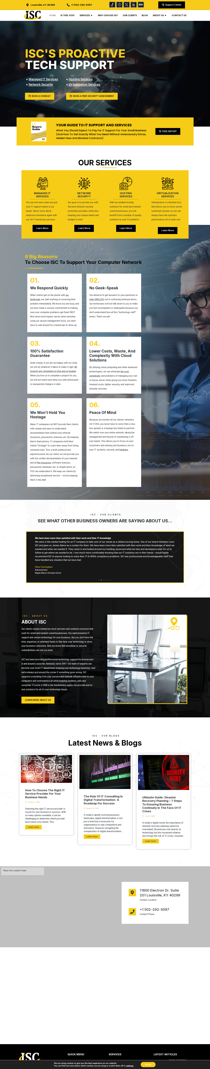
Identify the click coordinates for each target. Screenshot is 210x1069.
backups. (124, 449)
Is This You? (68, 15)
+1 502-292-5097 (154, 909)
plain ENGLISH (96, 299)
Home (52, 15)
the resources (44, 462)
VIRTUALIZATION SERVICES (168, 195)
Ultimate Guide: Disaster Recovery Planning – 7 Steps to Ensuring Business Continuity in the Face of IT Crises (162, 804)
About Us (159, 15)
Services (86, 15)
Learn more (33, 827)
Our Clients (130, 15)
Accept (148, 1064)
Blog (145, 15)
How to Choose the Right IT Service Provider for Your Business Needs (45, 794)
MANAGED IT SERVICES (42, 195)
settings (129, 1066)
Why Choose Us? (108, 15)
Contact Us (179, 15)
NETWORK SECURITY (84, 195)
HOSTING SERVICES (126, 195)
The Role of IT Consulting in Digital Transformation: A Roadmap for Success (103, 800)
